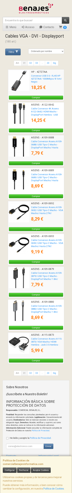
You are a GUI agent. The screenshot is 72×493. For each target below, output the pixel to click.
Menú (12, 27)
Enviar (48, 446)
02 (30, 63)
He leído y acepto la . (30, 438)
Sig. (54, 63)
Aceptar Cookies (41, 470)
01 (24, 63)
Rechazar (23, 470)
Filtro (11, 52)
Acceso (29, 27)
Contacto (48, 27)
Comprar (36, 97)
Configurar (10, 470)
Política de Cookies (53, 488)
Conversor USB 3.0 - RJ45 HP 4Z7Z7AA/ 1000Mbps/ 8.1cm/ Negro (46, 78)
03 (36, 63)
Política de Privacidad (40, 431)
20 (48, 63)
